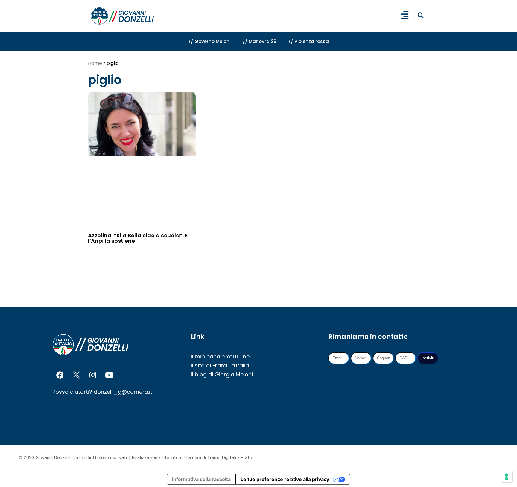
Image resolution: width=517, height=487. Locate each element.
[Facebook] (59, 374)
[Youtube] (109, 374)
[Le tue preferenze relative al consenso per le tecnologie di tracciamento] (506, 476)
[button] (420, 15)
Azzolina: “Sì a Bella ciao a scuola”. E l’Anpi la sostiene (138, 238)
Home (95, 63)
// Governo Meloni (209, 41)
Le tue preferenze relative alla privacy (285, 479)
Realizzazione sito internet (160, 457)
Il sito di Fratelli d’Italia (220, 365)
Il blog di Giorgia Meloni (222, 374)
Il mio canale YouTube (220, 356)
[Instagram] (92, 374)
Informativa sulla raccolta (201, 479)
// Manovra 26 (259, 41)
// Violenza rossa (308, 41)
